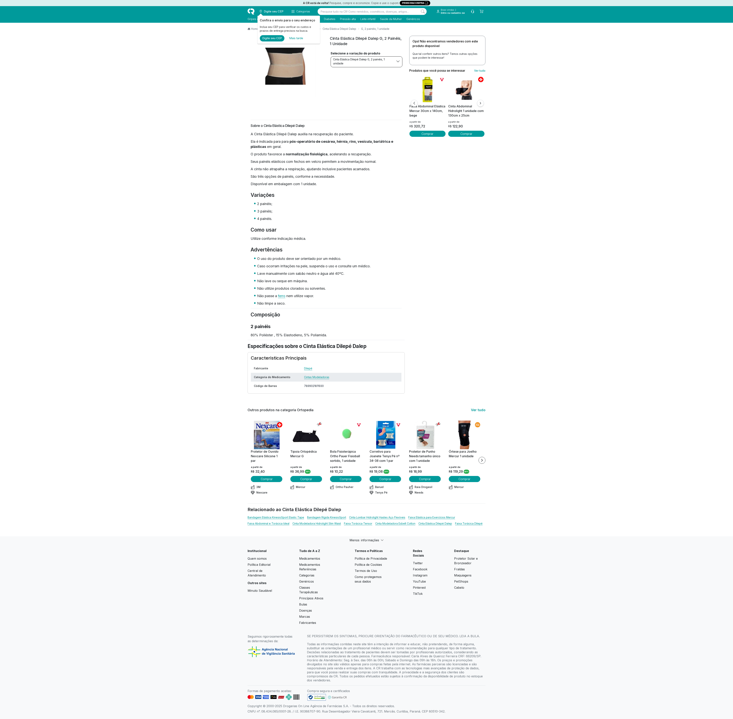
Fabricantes (307, 623)
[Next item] (482, 460)
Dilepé (308, 368)
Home (254, 28)
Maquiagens (462, 575)
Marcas (304, 616)
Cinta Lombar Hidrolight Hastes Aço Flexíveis (377, 517)
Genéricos (413, 19)
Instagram (420, 575)
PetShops (461, 581)
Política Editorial (259, 565)
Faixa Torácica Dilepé (469, 523)
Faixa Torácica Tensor (358, 523)
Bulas (303, 604)
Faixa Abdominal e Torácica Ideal (268, 523)
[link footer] (316, 697)
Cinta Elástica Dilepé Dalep (339, 28)
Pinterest (419, 587)
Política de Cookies (368, 565)
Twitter (418, 563)
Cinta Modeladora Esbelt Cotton (395, 523)
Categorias (306, 575)
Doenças (305, 610)
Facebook (420, 569)
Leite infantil (367, 19)
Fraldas (459, 569)
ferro (281, 296)
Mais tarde (296, 38)
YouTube (419, 581)
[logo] (251, 11)
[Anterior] (414, 103)
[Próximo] (480, 103)
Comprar (427, 134)
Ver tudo (479, 70)
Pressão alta (348, 19)
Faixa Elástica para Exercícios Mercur (431, 517)
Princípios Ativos (311, 598)
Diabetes (329, 19)
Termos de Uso (366, 571)
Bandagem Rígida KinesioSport (326, 517)
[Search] (423, 11)
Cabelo (459, 587)
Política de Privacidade (371, 558)
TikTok (418, 594)
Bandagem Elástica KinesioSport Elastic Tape (276, 517)
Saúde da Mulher (391, 19)
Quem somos (257, 558)
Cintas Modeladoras (316, 377)
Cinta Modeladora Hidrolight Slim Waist (316, 523)
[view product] (427, 89)
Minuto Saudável (260, 591)
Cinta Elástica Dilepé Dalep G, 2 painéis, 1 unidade (359, 61)
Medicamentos (309, 558)
